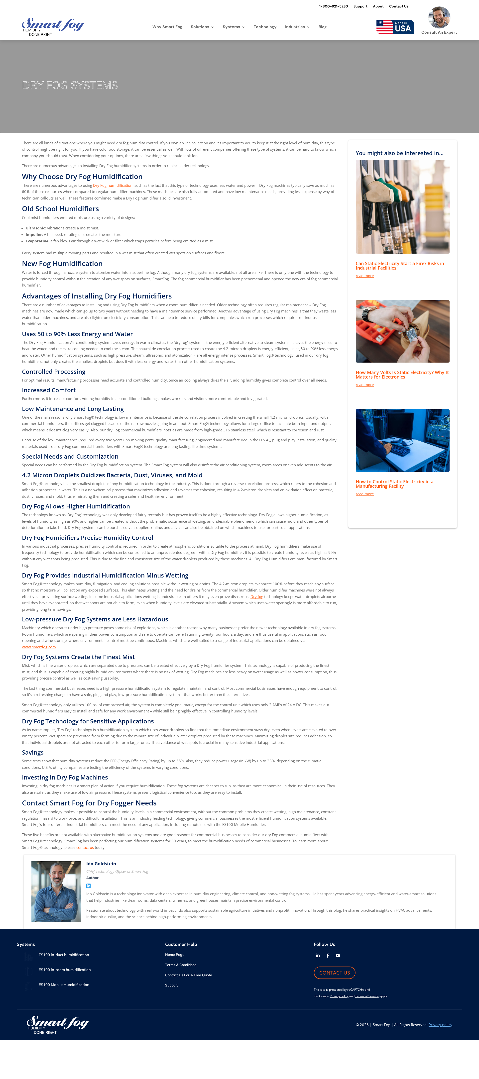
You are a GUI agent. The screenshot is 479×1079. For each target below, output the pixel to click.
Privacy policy (440, 1024)
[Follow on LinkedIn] (318, 956)
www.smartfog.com (39, 646)
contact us (85, 847)
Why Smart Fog (167, 27)
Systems (231, 27)
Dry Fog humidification (112, 185)
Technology (265, 27)
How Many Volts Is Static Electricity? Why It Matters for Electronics (402, 374)
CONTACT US (334, 972)
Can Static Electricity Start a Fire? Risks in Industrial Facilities (400, 265)
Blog (323, 27)
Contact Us (398, 6)
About (378, 6)
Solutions (200, 27)
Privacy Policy (339, 996)
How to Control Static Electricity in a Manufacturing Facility (394, 484)
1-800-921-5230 (333, 6)
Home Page (174, 955)
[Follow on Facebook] (328, 956)
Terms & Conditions (180, 965)
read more (365, 275)
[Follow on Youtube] (338, 956)
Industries (295, 27)
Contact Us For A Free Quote (188, 975)
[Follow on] (348, 956)
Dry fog (256, 596)
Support (360, 6)
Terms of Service (367, 996)
